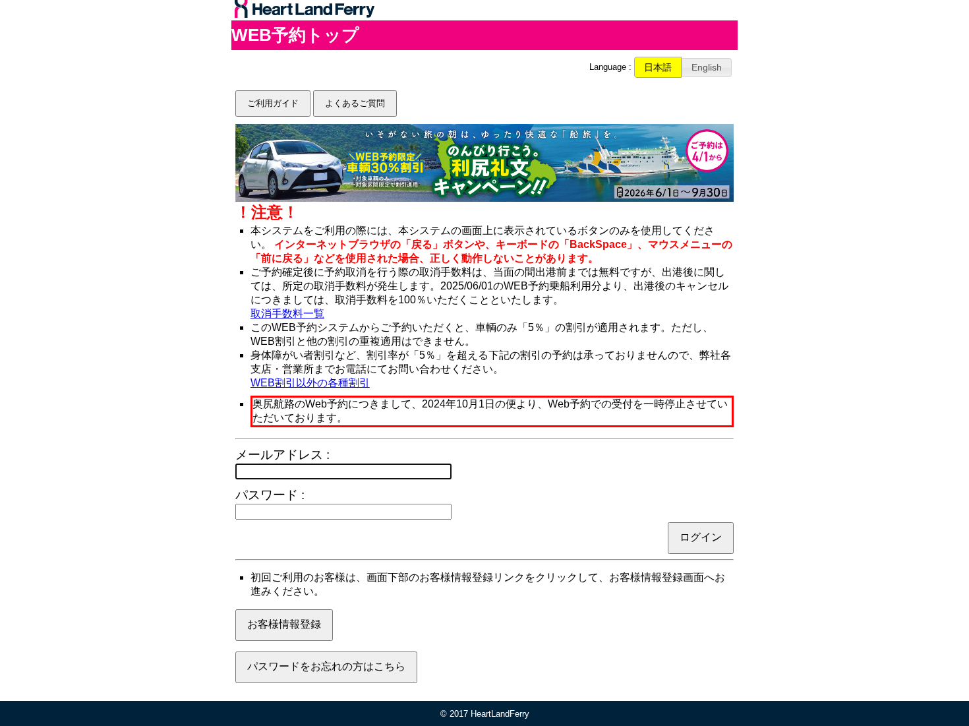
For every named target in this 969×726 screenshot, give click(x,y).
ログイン (701, 537)
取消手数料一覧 (287, 313)
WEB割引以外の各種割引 (310, 382)
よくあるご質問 (355, 103)
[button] (658, 67)
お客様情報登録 (284, 624)
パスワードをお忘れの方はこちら (326, 666)
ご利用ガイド (273, 103)
